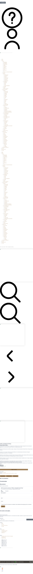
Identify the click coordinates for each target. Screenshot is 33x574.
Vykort (4, 129)
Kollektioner (5, 143)
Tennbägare (5, 137)
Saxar (5, 84)
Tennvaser (5, 142)
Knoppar (5, 96)
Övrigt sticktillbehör (7, 85)
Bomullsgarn (5, 63)
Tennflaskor (5, 139)
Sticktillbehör (5, 81)
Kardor (4, 87)
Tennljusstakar (5, 140)
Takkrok (5, 103)
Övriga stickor (6, 80)
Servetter (5, 207)
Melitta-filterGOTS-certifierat (10, 473)
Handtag (5, 94)
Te (14, 473)
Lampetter (5, 135)
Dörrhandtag (6, 91)
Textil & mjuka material (7, 209)
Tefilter (16, 473)
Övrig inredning (6, 130)
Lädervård (5, 121)
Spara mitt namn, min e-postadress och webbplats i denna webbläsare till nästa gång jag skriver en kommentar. (17, 504)
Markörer (5, 82)
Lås (4, 98)
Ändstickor (5, 79)
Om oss (3, 148)
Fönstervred (6, 92)
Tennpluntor (5, 141)
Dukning (5, 134)
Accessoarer (5, 126)
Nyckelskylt (6, 99)
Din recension (3, 492)
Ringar (5, 101)
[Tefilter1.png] (16, 265)
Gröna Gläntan (4, 473)
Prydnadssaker (6, 136)
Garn (3, 61)
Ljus (4, 106)
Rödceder (5, 122)
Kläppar (5, 95)
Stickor (4, 166)
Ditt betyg (2, 491)
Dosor (4, 133)
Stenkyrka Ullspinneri (5, 147)
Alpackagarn (5, 62)
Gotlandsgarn (5, 64)
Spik (5, 102)
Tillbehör (4, 165)
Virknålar (5, 86)
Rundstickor (6, 168)
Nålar (5, 83)
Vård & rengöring (6, 213)
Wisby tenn (4, 131)
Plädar (5, 211)
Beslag (4, 90)
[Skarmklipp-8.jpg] (12, 334)
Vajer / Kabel (6, 78)
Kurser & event (4, 149)
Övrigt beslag (6, 104)
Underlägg (5, 208)
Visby (5, 145)
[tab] (3, 476)
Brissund (5, 144)
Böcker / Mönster (6, 88)
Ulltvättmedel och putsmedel (8, 125)
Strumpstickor (6, 77)
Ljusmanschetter (6, 108)
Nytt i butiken (4, 472)
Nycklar (5, 100)
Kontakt (3, 150)
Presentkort (5, 128)
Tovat (5, 212)
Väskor (5, 127)
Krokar (5, 97)
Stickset (5, 169)
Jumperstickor (6, 167)
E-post (2, 501)
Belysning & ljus (6, 105)
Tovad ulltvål (6, 124)
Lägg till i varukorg (14, 469)
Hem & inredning (5, 89)
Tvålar (5, 123)
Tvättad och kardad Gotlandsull (8, 164)
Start (2, 59)
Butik (2, 60)
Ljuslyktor (5, 107)
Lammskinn (6, 210)
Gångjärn (5, 93)
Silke (4, 161)
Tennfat (5, 138)
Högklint (5, 146)
